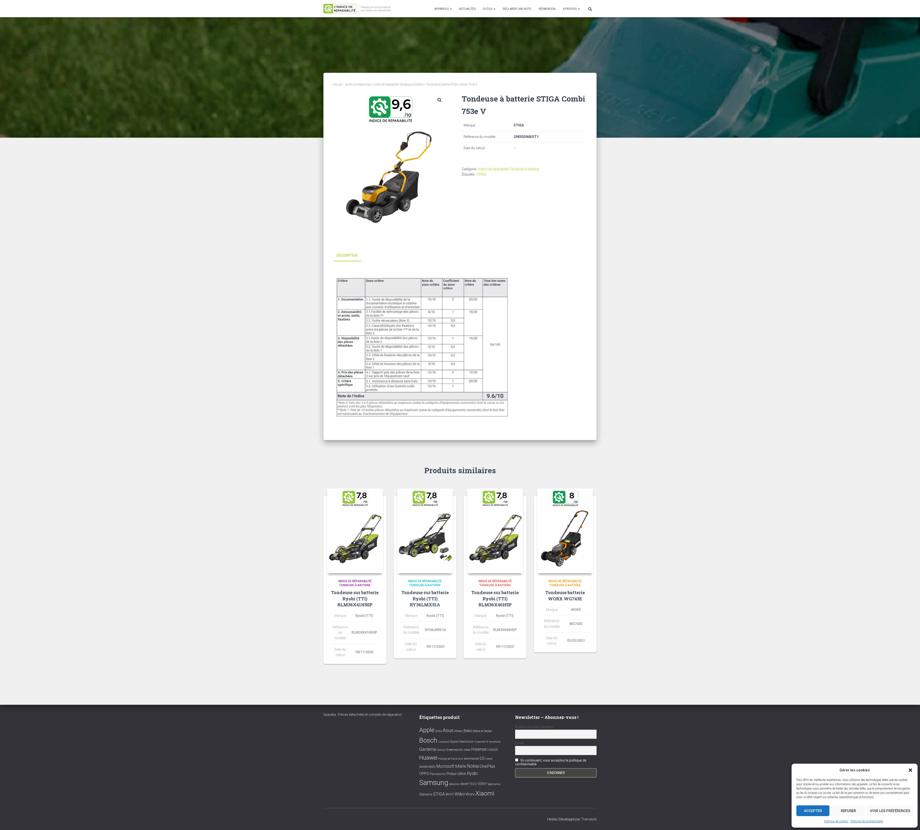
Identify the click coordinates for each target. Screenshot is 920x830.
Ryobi (472, 773)
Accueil (337, 84)
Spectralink (494, 784)
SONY (482, 784)
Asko (438, 731)
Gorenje (441, 749)
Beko (467, 730)
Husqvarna (446, 758)
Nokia (473, 766)
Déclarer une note (517, 9)
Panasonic (438, 774)
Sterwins (425, 794)
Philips (452, 774)
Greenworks (454, 749)
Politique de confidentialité (867, 821)
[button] (910, 770)
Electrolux (466, 741)
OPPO (424, 773)
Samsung (433, 783)
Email (519, 743)
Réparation (547, 9)
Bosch (428, 740)
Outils (488, 9)
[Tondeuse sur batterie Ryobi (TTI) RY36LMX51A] (425, 531)
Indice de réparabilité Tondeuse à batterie (398, 84)
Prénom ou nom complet (534, 727)
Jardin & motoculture (358, 84)
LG (482, 758)
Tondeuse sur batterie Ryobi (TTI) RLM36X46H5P (495, 598)
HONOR (492, 749)
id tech (459, 758)
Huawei (428, 757)
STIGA (481, 174)
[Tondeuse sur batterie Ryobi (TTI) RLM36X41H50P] (355, 531)
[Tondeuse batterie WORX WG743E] (565, 531)
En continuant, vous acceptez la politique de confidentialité (550, 762)
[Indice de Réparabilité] (359, 9)
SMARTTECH (468, 784)
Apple (426, 729)
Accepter (813, 811)
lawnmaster (471, 758)
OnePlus (487, 766)
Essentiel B (481, 741)
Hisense (479, 749)
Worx (470, 794)
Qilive (461, 773)
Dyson (454, 741)
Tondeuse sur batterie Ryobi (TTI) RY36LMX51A (425, 598)
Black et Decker (482, 731)
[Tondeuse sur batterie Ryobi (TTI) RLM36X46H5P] (495, 531)
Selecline (454, 784)
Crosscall (443, 741)
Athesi (458, 731)
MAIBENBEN (427, 766)
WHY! (450, 794)
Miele (460, 766)
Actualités (467, 9)
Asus (448, 730)
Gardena (427, 749)
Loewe (488, 758)
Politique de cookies (836, 821)
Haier (467, 749)
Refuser (848, 811)
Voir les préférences (890, 811)
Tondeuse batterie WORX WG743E (565, 595)
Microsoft (445, 766)
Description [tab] (347, 255)
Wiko (460, 794)
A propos (570, 9)
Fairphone (494, 741)
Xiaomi (484, 793)
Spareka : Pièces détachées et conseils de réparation (362, 714)
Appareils (441, 9)
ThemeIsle (589, 819)
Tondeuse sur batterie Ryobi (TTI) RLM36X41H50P (355, 598)
